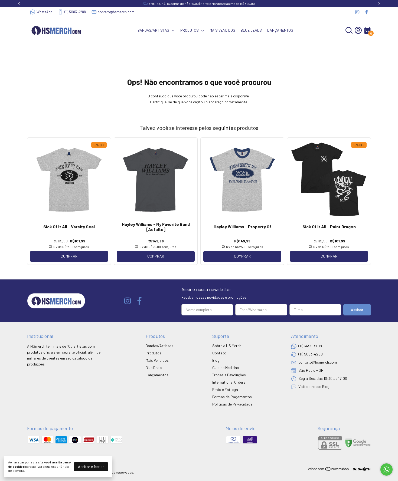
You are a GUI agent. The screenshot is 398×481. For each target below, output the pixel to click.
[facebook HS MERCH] (366, 12)
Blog (216, 360)
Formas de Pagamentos (232, 396)
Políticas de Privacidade (232, 404)
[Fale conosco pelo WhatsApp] (386, 469)
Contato (219, 353)
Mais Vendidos (222, 30)
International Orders (228, 382)
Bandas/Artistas (153, 30)
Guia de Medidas (225, 367)
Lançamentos (280, 30)
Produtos (189, 30)
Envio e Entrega (225, 389)
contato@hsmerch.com (116, 12)
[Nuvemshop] (329, 469)
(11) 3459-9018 (310, 346)
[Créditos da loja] (360, 469)
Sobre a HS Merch (226, 345)
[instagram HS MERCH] (357, 12)
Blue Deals (251, 30)
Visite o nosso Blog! (314, 386)
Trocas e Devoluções (229, 375)
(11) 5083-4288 (75, 12)
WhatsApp (44, 12)
